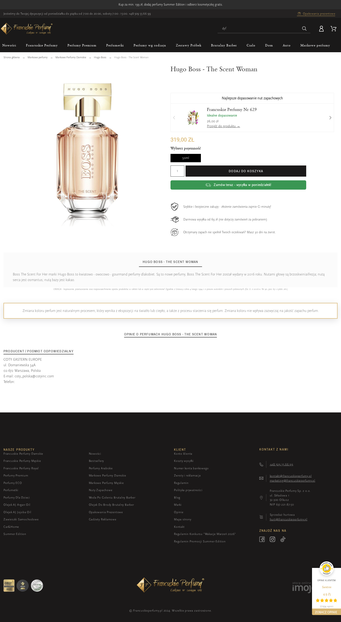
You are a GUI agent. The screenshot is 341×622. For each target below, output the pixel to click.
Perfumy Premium (15, 475)
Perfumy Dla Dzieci (16, 497)
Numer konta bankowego (191, 468)
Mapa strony (182, 519)
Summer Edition (14, 534)
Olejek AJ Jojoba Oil (17, 512)
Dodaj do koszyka (246, 170)
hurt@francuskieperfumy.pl (289, 519)
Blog (177, 497)
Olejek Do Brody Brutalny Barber (111, 504)
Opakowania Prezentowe (106, 512)
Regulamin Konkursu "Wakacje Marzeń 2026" (205, 534)
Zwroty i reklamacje (187, 475)
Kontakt (179, 526)
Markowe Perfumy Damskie (107, 475)
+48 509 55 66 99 (140, 13)
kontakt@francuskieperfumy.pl (291, 476)
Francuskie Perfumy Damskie (23, 453)
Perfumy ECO (12, 483)
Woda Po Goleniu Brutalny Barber (112, 497)
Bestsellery (96, 461)
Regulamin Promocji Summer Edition (200, 541)
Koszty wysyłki (184, 461)
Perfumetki (10, 490)
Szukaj (304, 28)
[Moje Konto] (322, 29)
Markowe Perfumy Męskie (106, 483)
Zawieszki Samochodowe (21, 519)
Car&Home (11, 526)
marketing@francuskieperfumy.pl (292, 480)
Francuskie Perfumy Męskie (22, 461)
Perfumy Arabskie (101, 468)
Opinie (178, 512)
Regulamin (181, 483)
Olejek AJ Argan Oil (16, 504)
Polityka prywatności (188, 490)
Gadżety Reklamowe (102, 519)
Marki (178, 504)
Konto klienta (183, 453)
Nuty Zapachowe (101, 490)
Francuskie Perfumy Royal (21, 468)
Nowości (95, 453)
